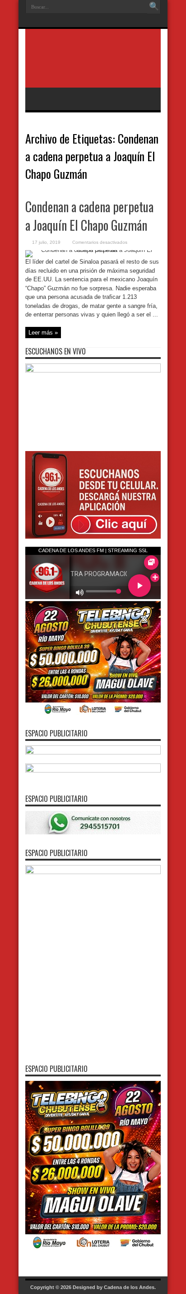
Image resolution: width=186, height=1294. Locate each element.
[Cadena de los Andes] (93, 65)
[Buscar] (154, 7)
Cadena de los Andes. (130, 1287)
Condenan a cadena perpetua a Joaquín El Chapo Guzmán (89, 215)
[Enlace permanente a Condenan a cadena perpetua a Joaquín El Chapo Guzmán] (93, 250)
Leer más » (43, 332)
